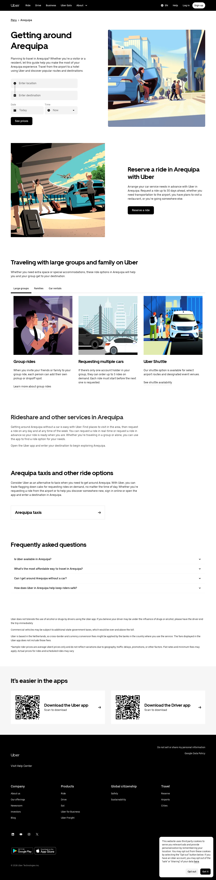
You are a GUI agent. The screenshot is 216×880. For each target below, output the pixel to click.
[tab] (67, 288)
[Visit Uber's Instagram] (29, 834)
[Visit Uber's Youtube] (21, 834)
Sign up (198, 5)
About (79, 5)
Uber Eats (66, 5)
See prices (21, 121)
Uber (15, 5)
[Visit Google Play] (22, 851)
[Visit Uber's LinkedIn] (13, 834)
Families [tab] (38, 288)
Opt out (192, 871)
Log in (186, 5)
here (196, 861)
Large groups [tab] (21, 288)
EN (166, 5)
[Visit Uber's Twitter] (37, 834)
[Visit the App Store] (45, 851)
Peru (14, 20)
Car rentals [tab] (55, 288)
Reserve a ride (141, 210)
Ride (28, 5)
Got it (205, 871)
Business (51, 5)
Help (175, 5)
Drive (38, 5)
